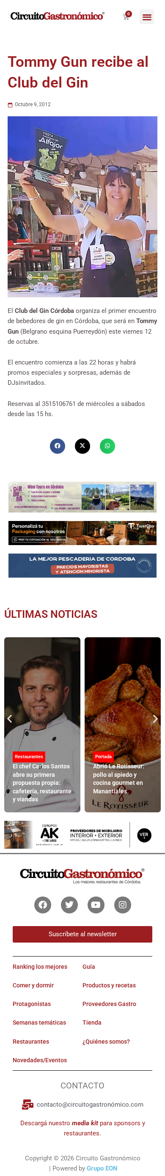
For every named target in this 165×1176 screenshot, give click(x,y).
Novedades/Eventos (40, 1060)
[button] (147, 16)
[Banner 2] (82, 565)
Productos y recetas (109, 985)
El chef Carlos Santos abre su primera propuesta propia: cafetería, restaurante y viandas (42, 783)
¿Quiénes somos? (106, 1041)
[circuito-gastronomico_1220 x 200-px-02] (82, 834)
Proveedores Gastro (109, 1004)
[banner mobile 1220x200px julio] (82, 532)
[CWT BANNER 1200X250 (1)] (82, 496)
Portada (103, 756)
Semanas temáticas (39, 1022)
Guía (88, 966)
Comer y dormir (33, 985)
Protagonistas (32, 1004)
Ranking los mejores (40, 966)
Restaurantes (29, 756)
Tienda (92, 1022)
